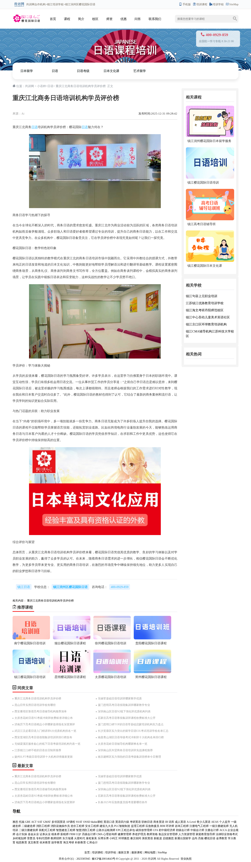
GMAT (47, 821)
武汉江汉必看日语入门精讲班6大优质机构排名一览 (45, 730)
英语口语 (109, 821)
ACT (34, 821)
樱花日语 (209, 838)
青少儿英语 (203, 821)
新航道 (158, 838)
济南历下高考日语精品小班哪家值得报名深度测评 (45, 724)
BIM (162, 826)
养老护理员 (139, 834)
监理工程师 (138, 826)
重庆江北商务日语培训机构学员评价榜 (50, 600)
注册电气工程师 (199, 826)
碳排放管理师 (144, 830)
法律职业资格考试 (227, 834)
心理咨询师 (110, 834)
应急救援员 (152, 826)
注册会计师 (212, 830)
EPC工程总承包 (125, 830)
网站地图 (150, 852)
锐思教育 (21, 842)
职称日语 (147, 821)
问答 (138, 19)
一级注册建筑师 (219, 826)
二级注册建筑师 (28, 830)
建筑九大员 (106, 826)
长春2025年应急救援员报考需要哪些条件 (122, 802)
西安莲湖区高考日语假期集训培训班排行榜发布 (43, 737)
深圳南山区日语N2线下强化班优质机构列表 (124, 711)
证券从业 (45, 834)
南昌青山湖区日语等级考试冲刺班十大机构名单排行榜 (131, 737)
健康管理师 (124, 834)
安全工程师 (92, 826)
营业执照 (186, 858)
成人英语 (180, 821)
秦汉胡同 (135, 838)
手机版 (187, 4)
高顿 (201, 838)
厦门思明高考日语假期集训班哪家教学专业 (124, 705)
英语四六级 (122, 821)
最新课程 (136, 852)
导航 (16, 811)
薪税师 (64, 834)
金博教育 (221, 838)
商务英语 (158, 821)
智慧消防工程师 (85, 830)
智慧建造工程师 (65, 830)
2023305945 (83, 858)
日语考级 (83, 71)
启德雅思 (168, 838)
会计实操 (21, 834)
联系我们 (155, 19)
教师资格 (152, 834)
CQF (78, 834)
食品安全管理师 (168, 834)
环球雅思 (123, 838)
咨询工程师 (182, 826)
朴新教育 (80, 842)
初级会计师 (183, 830)
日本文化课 (111, 71)
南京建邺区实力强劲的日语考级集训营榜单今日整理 (129, 756)
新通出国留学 (183, 838)
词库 (171, 821)
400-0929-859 (119, 587)
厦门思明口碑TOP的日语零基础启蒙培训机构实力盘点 (131, 724)
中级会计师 (197, 830)
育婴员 (31, 838)
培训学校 (218, 4)
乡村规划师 (19, 838)
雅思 (15, 821)
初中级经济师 (167, 830)
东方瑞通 (67, 838)
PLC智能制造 (122, 826)
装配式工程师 (47, 830)
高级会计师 (89, 834)
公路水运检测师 (105, 830)
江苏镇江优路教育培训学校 (205, 303)
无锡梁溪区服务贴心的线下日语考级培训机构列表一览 (47, 743)
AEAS (214, 821)
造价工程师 (77, 826)
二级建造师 (28, 826)
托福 (21, 821)
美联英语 (147, 838)
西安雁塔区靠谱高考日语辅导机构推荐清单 (41, 711)
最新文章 (123, 852)
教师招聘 (56, 838)
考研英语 (135, 821)
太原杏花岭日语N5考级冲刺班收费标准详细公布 (44, 717)
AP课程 (70, 821)
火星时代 (79, 838)
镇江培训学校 (55, 4)
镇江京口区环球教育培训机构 (206, 324)
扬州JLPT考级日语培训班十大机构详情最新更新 (44, 756)
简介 (81, 19)
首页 (53, 19)
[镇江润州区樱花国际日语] (26, 15)
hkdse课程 (97, 821)
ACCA (223, 830)
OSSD (86, 821)
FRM (72, 834)
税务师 (55, 834)
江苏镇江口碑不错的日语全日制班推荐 (38, 750)
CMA (99, 834)
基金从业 (33, 834)
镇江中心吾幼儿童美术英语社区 (208, 317)
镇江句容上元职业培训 (201, 296)
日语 (55, 71)
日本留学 (26, 71)
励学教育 (56, 842)
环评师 (170, 826)
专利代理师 (43, 838)
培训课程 (201, 4)
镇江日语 (23, 587)
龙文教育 (33, 842)
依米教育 (45, 842)
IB (166, 821)
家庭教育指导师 (205, 834)
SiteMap (233, 4)
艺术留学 (139, 71)
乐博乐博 (103, 838)
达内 (194, 838)
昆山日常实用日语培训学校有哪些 (35, 705)
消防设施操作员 (60, 826)
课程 (67, 19)
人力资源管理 (186, 834)
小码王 (113, 838)
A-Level (191, 821)
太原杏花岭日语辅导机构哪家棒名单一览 (122, 743)
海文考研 (68, 842)
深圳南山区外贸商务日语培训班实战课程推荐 (125, 750)
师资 (109, 19)
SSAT (79, 821)
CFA (155, 830)
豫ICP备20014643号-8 (104, 858)
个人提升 (224, 821)
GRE (28, 821)
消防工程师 (43, 826)
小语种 (41, 86)
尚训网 (30, 4)
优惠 (123, 19)
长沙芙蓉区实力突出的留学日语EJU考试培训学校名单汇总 (133, 730)
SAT (39, 821)
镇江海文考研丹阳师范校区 (205, 310)
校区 (95, 19)
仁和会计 (92, 842)
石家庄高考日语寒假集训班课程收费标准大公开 (127, 717)
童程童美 (91, 838)
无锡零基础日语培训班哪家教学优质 (120, 698)
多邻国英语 (58, 821)
